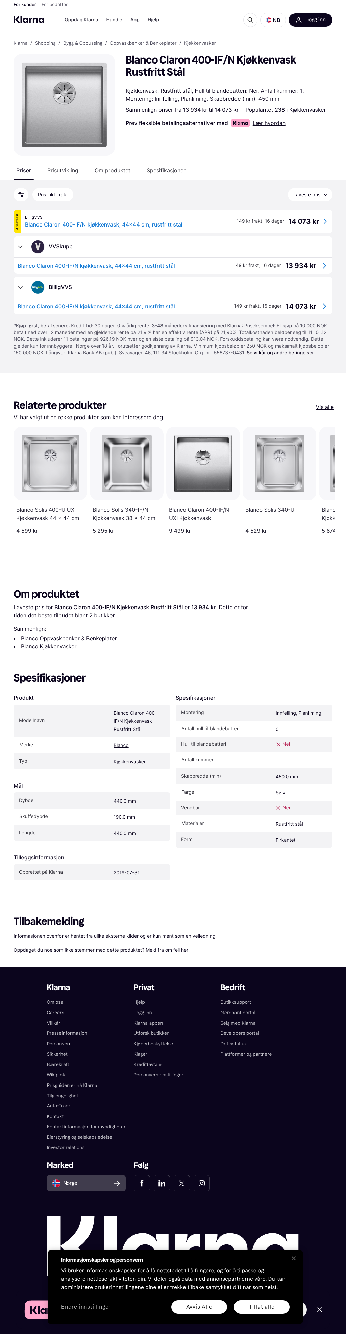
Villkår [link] (53, 1023)
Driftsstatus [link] (232, 1044)
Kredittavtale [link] (148, 1064)
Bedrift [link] (232, 987)
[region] (175, 1287)
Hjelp (153, 20)
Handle (114, 20)
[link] (142, 1183)
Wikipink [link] (56, 1075)
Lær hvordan (269, 123)
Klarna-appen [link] (148, 1023)
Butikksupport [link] (235, 1002)
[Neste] (323, 480)
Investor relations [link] (66, 1147)
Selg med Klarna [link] (237, 1023)
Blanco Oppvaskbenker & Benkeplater (69, 638)
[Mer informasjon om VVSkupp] (20, 247)
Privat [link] (144, 987)
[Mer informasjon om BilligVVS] (20, 287)
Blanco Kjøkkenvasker (48, 646)
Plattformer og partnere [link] (246, 1054)
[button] (273, 20)
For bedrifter (55, 4)
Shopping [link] (45, 43)
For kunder (25, 4)
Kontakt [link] (55, 1116)
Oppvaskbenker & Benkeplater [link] (143, 43)
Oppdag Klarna (81, 20)
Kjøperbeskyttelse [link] (153, 1044)
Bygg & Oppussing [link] (82, 43)
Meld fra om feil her (167, 950)
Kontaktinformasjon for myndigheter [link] (86, 1127)
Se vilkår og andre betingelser (280, 353)
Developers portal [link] (239, 1033)
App (135, 20)
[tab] (24, 170)
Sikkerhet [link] (57, 1054)
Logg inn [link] (143, 1013)
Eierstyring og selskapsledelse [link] (79, 1137)
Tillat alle (262, 1307)
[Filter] (21, 194)
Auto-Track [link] (59, 1106)
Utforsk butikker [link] (151, 1033)
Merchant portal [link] (237, 1013)
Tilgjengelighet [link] (62, 1096)
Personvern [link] (59, 1044)
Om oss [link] (55, 1002)
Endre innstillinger (86, 1307)
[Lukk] (293, 1258)
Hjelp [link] (139, 1002)
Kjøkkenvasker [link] (200, 43)
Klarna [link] (20, 43)
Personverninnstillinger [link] (159, 1075)
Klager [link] (141, 1054)
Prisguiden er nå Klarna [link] (72, 1085)
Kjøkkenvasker (307, 109)
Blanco (121, 745)
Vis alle (325, 407)
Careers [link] (55, 1013)
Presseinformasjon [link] (67, 1033)
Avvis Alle (199, 1307)
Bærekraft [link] (58, 1064)
